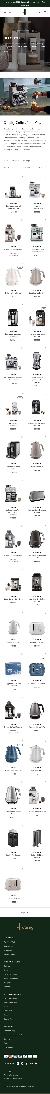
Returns (7, 970)
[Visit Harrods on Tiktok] (27, 1063)
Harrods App (8, 986)
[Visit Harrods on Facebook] (18, 1063)
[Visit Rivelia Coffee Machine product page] (13, 220)
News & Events (9, 954)
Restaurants (8, 950)
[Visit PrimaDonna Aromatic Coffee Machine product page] (13, 176)
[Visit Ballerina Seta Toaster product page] (37, 654)
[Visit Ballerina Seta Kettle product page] (13, 263)
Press (6, 1043)
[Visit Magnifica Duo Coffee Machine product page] (37, 304)
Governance (8, 1047)
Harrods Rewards (10, 998)
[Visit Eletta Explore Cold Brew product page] (13, 569)
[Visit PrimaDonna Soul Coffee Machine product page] (13, 304)
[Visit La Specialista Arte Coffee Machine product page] (37, 176)
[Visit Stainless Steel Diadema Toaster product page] (37, 480)
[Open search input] (10, 12)
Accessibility (8, 1072)
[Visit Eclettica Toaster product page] (37, 613)
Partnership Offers (11, 1002)
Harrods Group (9, 1030)
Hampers (7, 982)
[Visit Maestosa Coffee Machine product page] (13, 437)
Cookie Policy (9, 1019)
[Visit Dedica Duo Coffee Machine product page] (13, 393)
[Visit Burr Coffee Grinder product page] (13, 825)
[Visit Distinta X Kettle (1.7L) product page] (37, 697)
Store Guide (8, 946)
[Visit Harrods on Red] (31, 1063)
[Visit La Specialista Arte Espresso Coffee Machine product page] (13, 480)
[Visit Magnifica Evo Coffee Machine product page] (37, 569)
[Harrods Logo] (25, 926)
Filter (41, 167)
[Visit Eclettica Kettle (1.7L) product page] (37, 263)
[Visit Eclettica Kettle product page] (37, 437)
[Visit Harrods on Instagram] (22, 1063)
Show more (10, 51)
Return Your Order (11, 978)
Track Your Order (10, 974)
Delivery (7, 966)
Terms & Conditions (11, 1075)
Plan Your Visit (9, 941)
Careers (7, 1038)
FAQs (6, 1006)
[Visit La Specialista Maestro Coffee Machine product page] (13, 348)
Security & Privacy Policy (13, 1078)
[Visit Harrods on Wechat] (36, 1063)
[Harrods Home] (25, 12)
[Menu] (5, 12)
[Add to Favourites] (22, 176)
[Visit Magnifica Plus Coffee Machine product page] (37, 393)
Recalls (6, 1014)
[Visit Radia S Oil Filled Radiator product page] (37, 825)
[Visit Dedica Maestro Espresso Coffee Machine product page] (37, 348)
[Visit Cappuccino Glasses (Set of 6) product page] (13, 654)
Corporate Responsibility (13, 1034)
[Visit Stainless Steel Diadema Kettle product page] (37, 526)
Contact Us (8, 1010)
